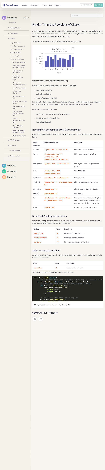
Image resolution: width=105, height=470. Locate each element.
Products (24, 5)
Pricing (44, 5)
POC (50, 5)
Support (57, 5)
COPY (98, 278)
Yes (63, 305)
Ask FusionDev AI (86, 5)
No (69, 305)
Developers (34, 5)
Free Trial (98, 5)
